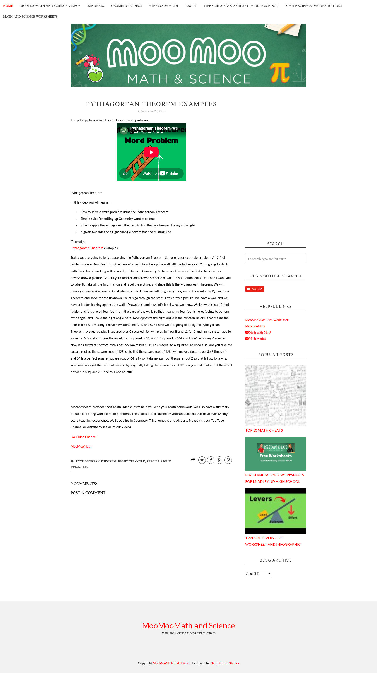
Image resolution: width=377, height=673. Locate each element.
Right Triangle (131, 461)
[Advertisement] (275, 165)
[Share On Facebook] (210, 460)
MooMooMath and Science (188, 625)
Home (8, 5)
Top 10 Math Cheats (264, 430)
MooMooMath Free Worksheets (267, 319)
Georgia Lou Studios (225, 663)
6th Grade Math (163, 5)
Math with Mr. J (260, 332)
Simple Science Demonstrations (314, 5)
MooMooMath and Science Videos (50, 5)
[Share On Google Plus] (219, 460)
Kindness (96, 5)
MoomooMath (255, 326)
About (191, 5)
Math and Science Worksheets (30, 16)
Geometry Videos (126, 5)
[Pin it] (228, 460)
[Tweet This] (202, 460)
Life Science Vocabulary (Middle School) (241, 5)
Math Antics (257, 338)
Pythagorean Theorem (87, 248)
